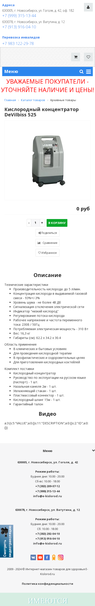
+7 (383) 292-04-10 (47, 534)
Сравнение (49, 243)
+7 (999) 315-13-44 (19, 15)
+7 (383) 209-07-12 (47, 486)
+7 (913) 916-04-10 (19, 26)
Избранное (49, 253)
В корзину (57, 223)
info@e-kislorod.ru (47, 496)
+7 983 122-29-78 (18, 43)
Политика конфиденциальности (47, 584)
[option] (47, 160)
